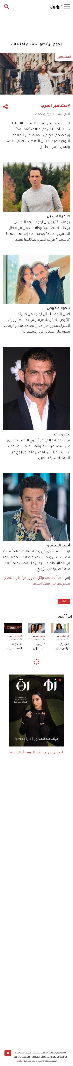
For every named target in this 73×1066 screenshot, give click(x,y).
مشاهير (64, 601)
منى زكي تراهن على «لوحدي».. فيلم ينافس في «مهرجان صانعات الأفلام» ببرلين (61, 647)
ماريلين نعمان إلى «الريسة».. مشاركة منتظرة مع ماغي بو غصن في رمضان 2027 (37, 647)
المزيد (20, 1061)
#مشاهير (64, 636)
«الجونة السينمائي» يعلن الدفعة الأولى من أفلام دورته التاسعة (14, 647)
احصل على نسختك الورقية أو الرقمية (36, 753)
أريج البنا (64, 114)
